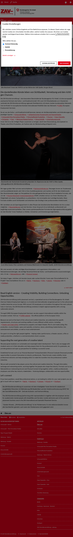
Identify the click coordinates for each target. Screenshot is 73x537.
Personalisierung (10, 50)
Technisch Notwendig (11, 44)
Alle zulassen (64, 63)
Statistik (7, 47)
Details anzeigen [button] (7, 55)
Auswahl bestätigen (48, 63)
